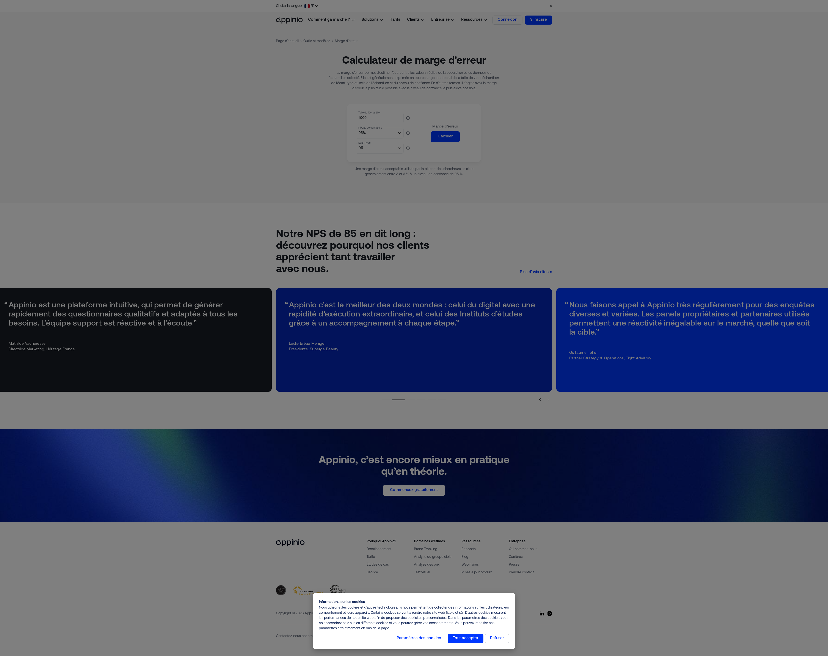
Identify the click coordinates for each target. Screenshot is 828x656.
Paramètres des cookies (419, 638)
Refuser (497, 638)
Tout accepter (465, 638)
